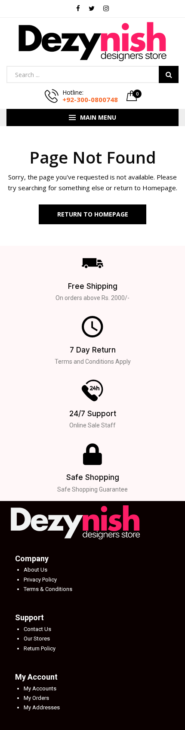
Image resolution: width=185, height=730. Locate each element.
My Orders (36, 698)
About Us (35, 569)
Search (169, 74)
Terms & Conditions (48, 589)
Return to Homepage (92, 214)
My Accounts (40, 688)
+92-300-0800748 (90, 99)
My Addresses (42, 707)
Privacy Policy (40, 579)
